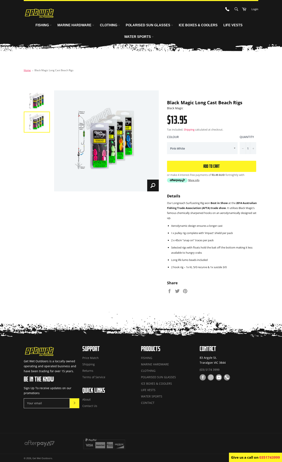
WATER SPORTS (138, 36)
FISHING (43, 25)
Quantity (247, 137)
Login (254, 9)
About (86, 399)
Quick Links (93, 390)
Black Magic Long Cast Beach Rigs (53, 70)
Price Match (90, 358)
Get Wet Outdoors (42, 458)
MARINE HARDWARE (74, 25)
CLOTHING (109, 25)
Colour (173, 137)
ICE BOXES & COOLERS (198, 25)
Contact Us (89, 406)
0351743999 (269, 457)
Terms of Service (93, 377)
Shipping (189, 129)
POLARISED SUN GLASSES (148, 25)
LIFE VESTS (233, 25)
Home (27, 70)
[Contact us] (227, 377)
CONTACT (147, 403)
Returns (87, 371)
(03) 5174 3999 (209, 370)
